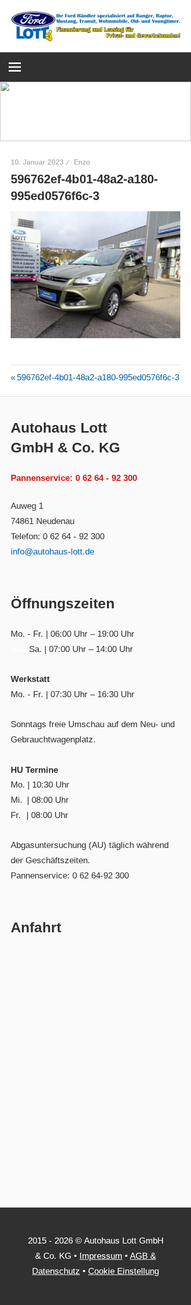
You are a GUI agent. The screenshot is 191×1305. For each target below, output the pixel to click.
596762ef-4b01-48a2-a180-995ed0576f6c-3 (97, 377)
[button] (95, 111)
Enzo (82, 162)
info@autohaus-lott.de (52, 552)
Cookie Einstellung (123, 1271)
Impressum (100, 1256)
